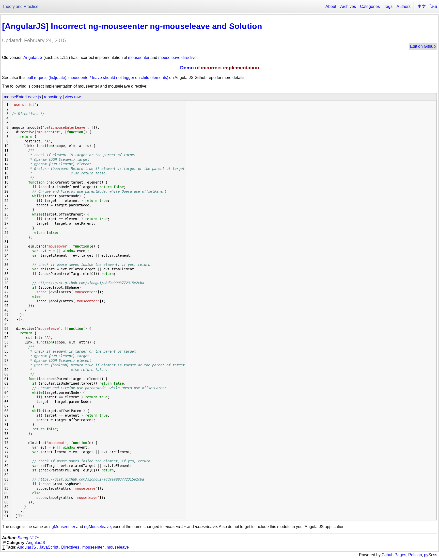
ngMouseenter (62, 526)
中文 (422, 6)
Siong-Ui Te (28, 538)
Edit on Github (423, 46)
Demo (187, 67)
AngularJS (32, 57)
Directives (70, 547)
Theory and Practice (20, 6)
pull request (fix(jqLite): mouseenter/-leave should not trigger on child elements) (97, 77)
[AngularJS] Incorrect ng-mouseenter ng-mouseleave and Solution (132, 26)
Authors (404, 6)
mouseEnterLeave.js (22, 97)
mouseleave (169, 57)
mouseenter (138, 57)
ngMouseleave (97, 526)
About (330, 6)
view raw (73, 97)
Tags (388, 6)
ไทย (433, 6)
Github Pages (394, 555)
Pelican (415, 555)
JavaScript (48, 547)
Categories (370, 6)
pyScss (430, 555)
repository (53, 97)
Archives (348, 6)
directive (189, 57)
